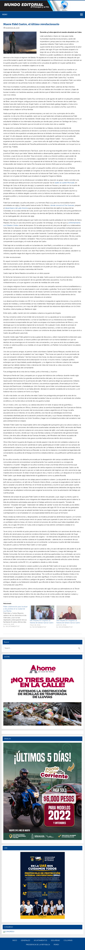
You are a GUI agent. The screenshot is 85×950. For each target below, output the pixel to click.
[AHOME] (42, 693)
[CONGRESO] (8, 932)
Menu (4, 14)
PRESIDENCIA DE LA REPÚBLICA (38, 944)
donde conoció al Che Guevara (62, 205)
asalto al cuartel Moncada (64, 183)
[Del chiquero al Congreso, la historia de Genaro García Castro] (42, 612)
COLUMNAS (68, 940)
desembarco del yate (13, 208)
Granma (25, 208)
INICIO (15, 940)
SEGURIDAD (55, 940)
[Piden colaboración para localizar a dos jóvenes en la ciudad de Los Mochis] (16, 617)
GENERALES (25, 940)
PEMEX (56, 944)
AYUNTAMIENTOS (40, 940)
